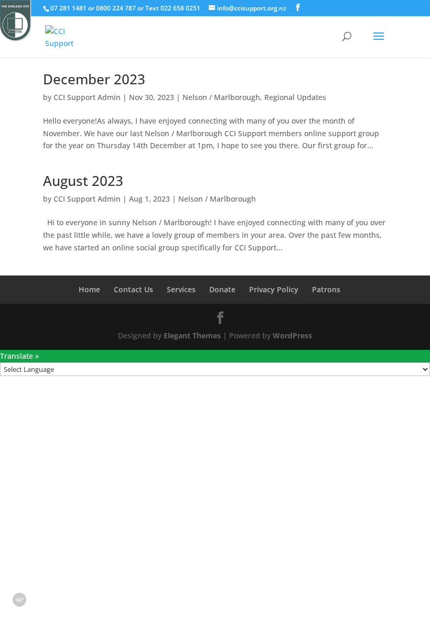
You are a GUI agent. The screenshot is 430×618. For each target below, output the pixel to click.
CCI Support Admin (87, 97)
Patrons (326, 289)
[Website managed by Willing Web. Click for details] (19, 600)
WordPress (292, 335)
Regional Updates (295, 97)
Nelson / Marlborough (221, 97)
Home (89, 289)
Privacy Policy (273, 289)
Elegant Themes (192, 335)
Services (181, 289)
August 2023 (83, 180)
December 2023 (94, 79)
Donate (222, 289)
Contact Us (133, 289)
